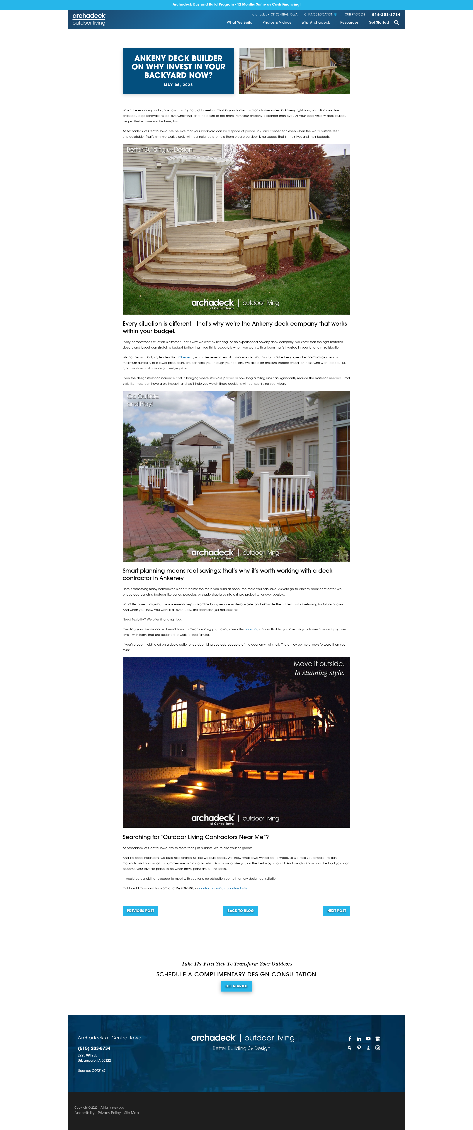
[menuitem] (240, 23)
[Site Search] (396, 23)
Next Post (336, 911)
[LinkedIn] (359, 1038)
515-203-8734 (386, 15)
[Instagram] (377, 1047)
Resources (349, 23)
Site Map (131, 1113)
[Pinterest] (359, 1047)
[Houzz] (349, 1047)
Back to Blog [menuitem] (240, 911)
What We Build (240, 23)
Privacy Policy (109, 1113)
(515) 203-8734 (94, 1049)
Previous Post (140, 911)
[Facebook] (349, 1038)
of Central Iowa (275, 14)
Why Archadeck (316, 23)
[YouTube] (368, 1038)
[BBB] (368, 1047)
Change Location (318, 14)
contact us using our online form (223, 888)
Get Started (379, 23)
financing (251, 629)
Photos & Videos (277, 23)
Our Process (355, 14)
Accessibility (84, 1113)
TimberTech (184, 357)
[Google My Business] (377, 1038)
